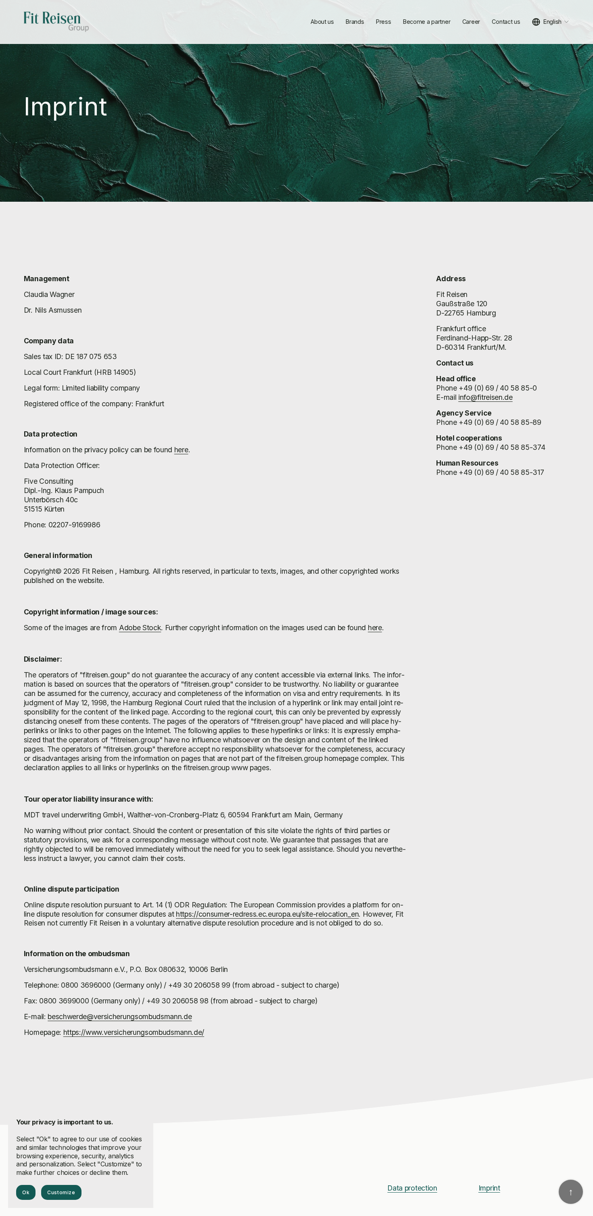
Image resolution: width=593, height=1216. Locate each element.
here (181, 449)
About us (322, 21)
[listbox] (550, 22)
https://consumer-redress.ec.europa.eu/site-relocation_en (267, 914)
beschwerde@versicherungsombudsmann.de (120, 1016)
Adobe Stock (140, 627)
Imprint (489, 1188)
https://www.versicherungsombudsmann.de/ (134, 1032)
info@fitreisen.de (485, 397)
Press (383, 21)
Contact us (506, 21)
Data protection (412, 1188)
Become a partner (426, 21)
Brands (355, 21)
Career (471, 21)
